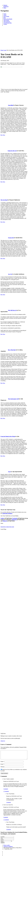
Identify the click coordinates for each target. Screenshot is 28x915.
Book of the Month (7, 19)
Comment (5, 788)
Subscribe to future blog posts (7, 526)
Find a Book (6, 16)
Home (4, 13)
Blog (4, 17)
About (4, 15)
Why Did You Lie (12, 310)
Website (2, 766)
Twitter (2, 518)
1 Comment (6, 791)
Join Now (3, 47)
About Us (3, 740)
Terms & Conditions (8, 846)
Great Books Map (7, 22)
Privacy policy (6, 845)
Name (2, 761)
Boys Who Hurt (12, 350)
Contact (5, 24)
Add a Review (6, 21)
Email (2, 764)
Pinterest (5, 520)
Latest (5, 50)
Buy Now (3, 135)
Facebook (14, 518)
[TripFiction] (7, 2)
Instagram (14, 519)
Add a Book (6, 20)
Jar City (10, 274)
